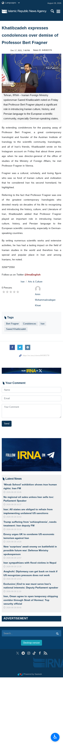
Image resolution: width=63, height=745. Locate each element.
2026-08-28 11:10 (13, 591)
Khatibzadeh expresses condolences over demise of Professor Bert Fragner (30, 35)
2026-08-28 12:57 (13, 558)
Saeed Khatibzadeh (16, 329)
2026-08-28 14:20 (13, 542)
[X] (17, 653)
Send (6, 423)
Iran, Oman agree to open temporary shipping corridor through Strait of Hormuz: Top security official (31, 600)
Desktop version (31, 642)
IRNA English (27, 11)
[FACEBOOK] (39, 653)
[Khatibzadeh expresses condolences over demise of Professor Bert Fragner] (31, 73)
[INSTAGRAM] (28, 653)
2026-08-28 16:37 (13, 504)
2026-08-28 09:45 (13, 607)
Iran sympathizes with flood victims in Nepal (30, 562)
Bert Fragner (12, 323)
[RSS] (45, 653)
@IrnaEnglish (32, 274)
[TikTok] (34, 653)
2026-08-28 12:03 (13, 579)
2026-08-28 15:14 (13, 529)
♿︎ (55, 737)
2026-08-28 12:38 (13, 566)
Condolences (29, 323)
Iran (22, 281)
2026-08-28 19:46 (13, 492)
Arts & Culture (35, 281)
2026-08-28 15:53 (13, 517)
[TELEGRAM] (23, 653)
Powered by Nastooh (33, 674)
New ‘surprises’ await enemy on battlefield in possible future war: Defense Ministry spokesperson (30, 550)
